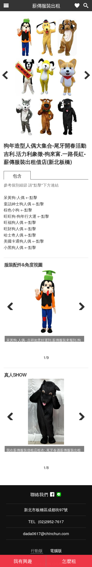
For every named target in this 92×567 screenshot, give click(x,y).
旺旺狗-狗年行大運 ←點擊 (26, 216)
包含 (17, 176)
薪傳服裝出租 (46, 5)
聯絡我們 (40, 494)
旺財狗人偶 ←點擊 (20, 228)
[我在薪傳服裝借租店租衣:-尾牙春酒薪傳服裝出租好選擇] (46, 411)
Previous (12, 305)
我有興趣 (22, 561)
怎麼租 (69, 561)
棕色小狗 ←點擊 (18, 210)
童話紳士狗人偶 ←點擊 (24, 204)
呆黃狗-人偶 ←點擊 (20, 197)
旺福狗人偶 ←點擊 (20, 222)
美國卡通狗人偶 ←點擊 (24, 241)
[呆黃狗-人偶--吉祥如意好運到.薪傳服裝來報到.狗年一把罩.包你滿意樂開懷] (46, 301)
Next (80, 305)
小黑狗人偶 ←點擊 (20, 247)
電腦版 (56, 550)
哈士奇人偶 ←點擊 (20, 235)
